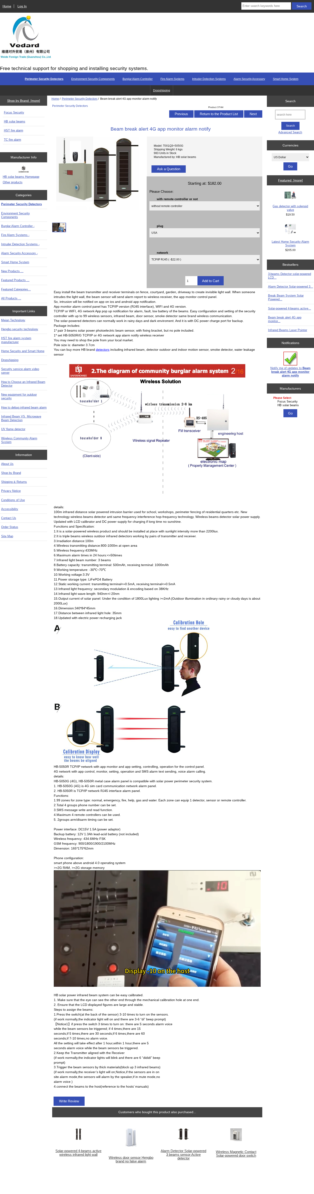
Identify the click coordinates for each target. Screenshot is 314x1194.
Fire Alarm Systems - (15, 235)
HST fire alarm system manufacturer (16, 340)
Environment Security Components (93, 79)
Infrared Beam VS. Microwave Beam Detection (21, 418)
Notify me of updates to (290, 371)
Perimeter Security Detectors (79, 98)
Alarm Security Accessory (249, 79)
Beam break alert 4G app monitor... (284, 319)
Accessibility (9, 509)
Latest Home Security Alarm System (290, 243)
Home (7, 6)
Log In (22, 6)
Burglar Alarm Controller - (17, 226)
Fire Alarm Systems (172, 79)
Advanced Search (290, 132)
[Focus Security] (291, 401)
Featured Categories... (16, 289)
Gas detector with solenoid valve (290, 208)
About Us (7, 464)
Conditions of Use (13, 500)
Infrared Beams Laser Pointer (287, 330)
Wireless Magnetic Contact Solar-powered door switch (236, 1153)
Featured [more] (290, 180)
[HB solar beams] (291, 405)
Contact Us (8, 518)
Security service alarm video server (20, 370)
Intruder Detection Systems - (20, 244)
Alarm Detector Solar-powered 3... (290, 286)
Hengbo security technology (19, 329)
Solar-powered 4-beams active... (289, 308)
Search (290, 101)
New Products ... (12, 271)
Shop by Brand (11, 473)
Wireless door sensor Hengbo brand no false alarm (131, 1159)
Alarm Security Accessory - (19, 253)
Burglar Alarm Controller (138, 79)
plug (160, 226)
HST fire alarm (13, 130)
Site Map (7, 536)
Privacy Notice (11, 491)
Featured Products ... (15, 280)
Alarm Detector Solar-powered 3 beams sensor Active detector (183, 1154)
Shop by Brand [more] (23, 100)
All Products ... (11, 298)
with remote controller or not (177, 199)
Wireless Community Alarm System (19, 440)
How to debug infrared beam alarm (24, 407)
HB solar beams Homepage (21, 176)
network (162, 252)
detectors (102, 349)
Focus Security (14, 112)
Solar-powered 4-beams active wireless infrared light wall (78, 1152)
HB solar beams (14, 121)
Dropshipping (161, 90)
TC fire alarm (12, 139)
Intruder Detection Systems (209, 79)
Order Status (9, 527)
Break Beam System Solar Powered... (286, 297)
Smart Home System (285, 79)
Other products (13, 182)
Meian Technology (13, 320)
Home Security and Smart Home (22, 351)
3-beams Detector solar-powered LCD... (289, 275)
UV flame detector (13, 429)
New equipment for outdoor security (19, 396)
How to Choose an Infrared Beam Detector (23, 383)
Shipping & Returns (14, 482)
